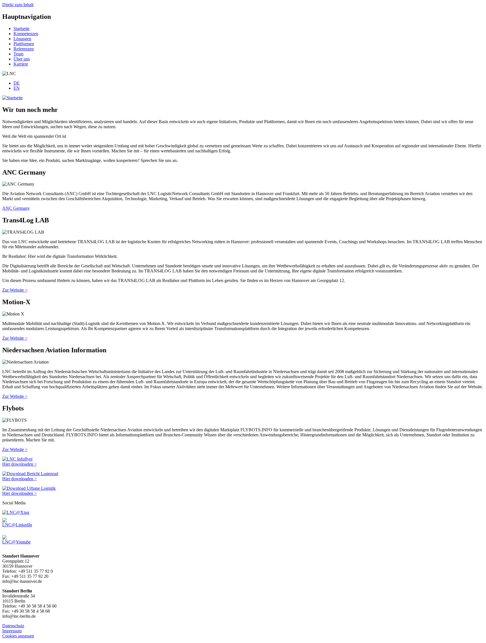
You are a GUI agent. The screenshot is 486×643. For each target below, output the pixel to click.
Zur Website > (15, 290)
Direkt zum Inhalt (17, 4)
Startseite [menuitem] (22, 28)
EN (17, 88)
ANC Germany (16, 208)
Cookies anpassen (18, 635)
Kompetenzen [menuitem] (26, 33)
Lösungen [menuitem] (22, 38)
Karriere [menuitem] (21, 64)
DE (17, 83)
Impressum (12, 630)
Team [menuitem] (18, 53)
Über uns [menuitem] (22, 59)
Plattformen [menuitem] (24, 43)
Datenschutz (13, 625)
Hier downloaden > (19, 464)
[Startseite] (12, 97)
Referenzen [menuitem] (24, 48)
